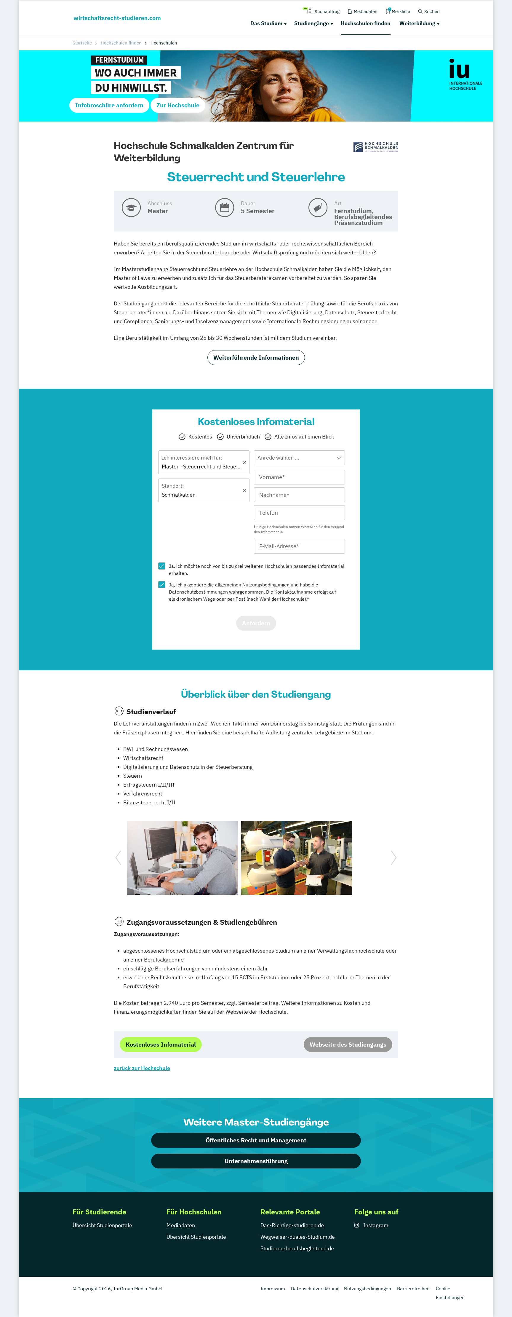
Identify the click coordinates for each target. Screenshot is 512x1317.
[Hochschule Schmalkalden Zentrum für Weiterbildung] (375, 147)
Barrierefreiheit (413, 1289)
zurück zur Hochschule (142, 1068)
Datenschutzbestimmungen (198, 592)
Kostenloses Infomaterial (161, 1044)
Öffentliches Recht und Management (256, 1140)
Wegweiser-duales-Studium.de (297, 1236)
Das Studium (266, 23)
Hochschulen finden (366, 23)
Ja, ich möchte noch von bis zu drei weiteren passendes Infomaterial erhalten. (256, 569)
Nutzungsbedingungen (265, 585)
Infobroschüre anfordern (109, 105)
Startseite (82, 43)
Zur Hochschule (177, 105)
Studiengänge (311, 23)
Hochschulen (278, 566)
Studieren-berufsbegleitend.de (297, 1248)
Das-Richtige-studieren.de (292, 1225)
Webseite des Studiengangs (348, 1044)
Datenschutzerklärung (314, 1289)
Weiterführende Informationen (256, 357)
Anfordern (256, 623)
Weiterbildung (417, 23)
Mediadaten (181, 1225)
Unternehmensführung (256, 1161)
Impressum (272, 1289)
